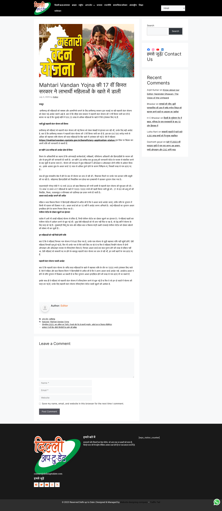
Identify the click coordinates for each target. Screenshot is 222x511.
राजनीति (107, 5)
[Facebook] (148, 49)
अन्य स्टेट (88, 5)
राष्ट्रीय (81, 5)
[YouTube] (157, 49)
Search (150, 25)
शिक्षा (141, 5)
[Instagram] (153, 49)
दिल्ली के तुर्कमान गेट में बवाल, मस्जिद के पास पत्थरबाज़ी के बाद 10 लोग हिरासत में (164, 122)
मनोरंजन (57, 11)
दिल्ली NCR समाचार (62, 5)
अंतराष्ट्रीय (133, 5)
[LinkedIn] (162, 49)
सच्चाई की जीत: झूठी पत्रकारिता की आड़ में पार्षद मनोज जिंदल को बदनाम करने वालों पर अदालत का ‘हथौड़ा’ (164, 108)
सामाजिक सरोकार (120, 5)
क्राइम (74, 5)
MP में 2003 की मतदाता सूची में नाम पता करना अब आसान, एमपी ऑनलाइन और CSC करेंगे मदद (164, 146)
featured (45, 322)
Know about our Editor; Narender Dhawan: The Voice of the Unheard (163, 94)
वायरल (99, 5)
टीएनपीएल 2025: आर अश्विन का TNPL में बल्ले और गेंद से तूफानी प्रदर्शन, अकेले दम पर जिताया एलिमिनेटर (77, 324)
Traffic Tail (155, 502)
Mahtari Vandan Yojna (59, 322)
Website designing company (134, 502)
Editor (64, 305)
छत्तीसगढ (52, 319)
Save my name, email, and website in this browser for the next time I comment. (83, 403)
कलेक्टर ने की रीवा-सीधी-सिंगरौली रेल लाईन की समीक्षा (59, 327)
